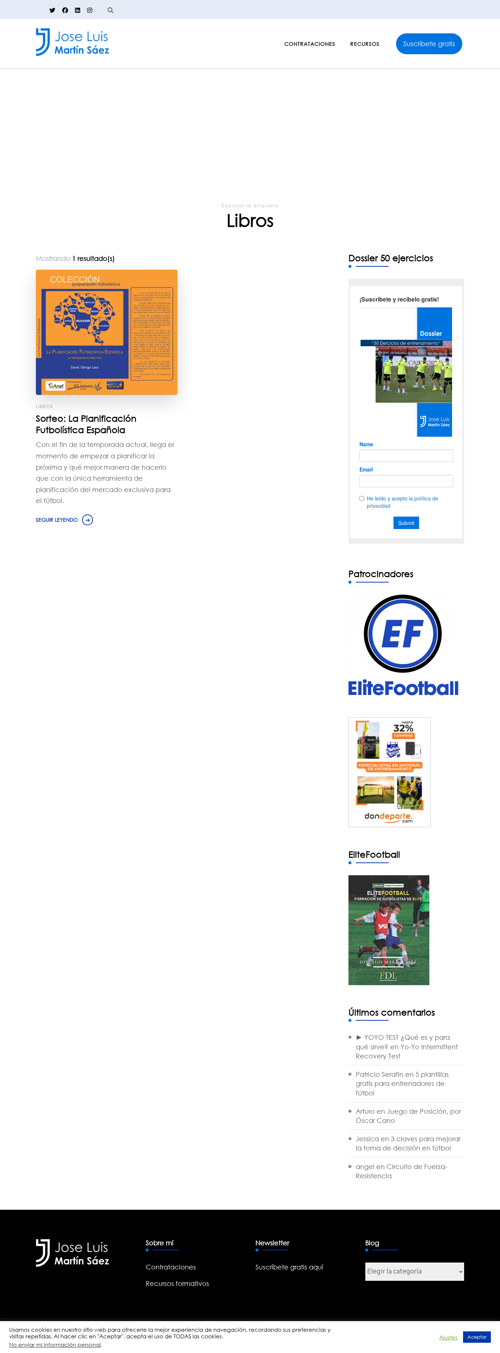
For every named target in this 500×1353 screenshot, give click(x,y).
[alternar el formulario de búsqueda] (110, 10)
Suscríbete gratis (429, 44)
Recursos (365, 44)
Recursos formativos (177, 1283)
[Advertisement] (250, 146)
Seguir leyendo (57, 520)
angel (365, 1166)
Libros (44, 406)
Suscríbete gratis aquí (289, 1267)
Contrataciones (309, 44)
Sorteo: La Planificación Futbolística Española (86, 424)
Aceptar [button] (476, 1337)
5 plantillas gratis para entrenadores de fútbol (402, 1083)
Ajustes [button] (448, 1337)
